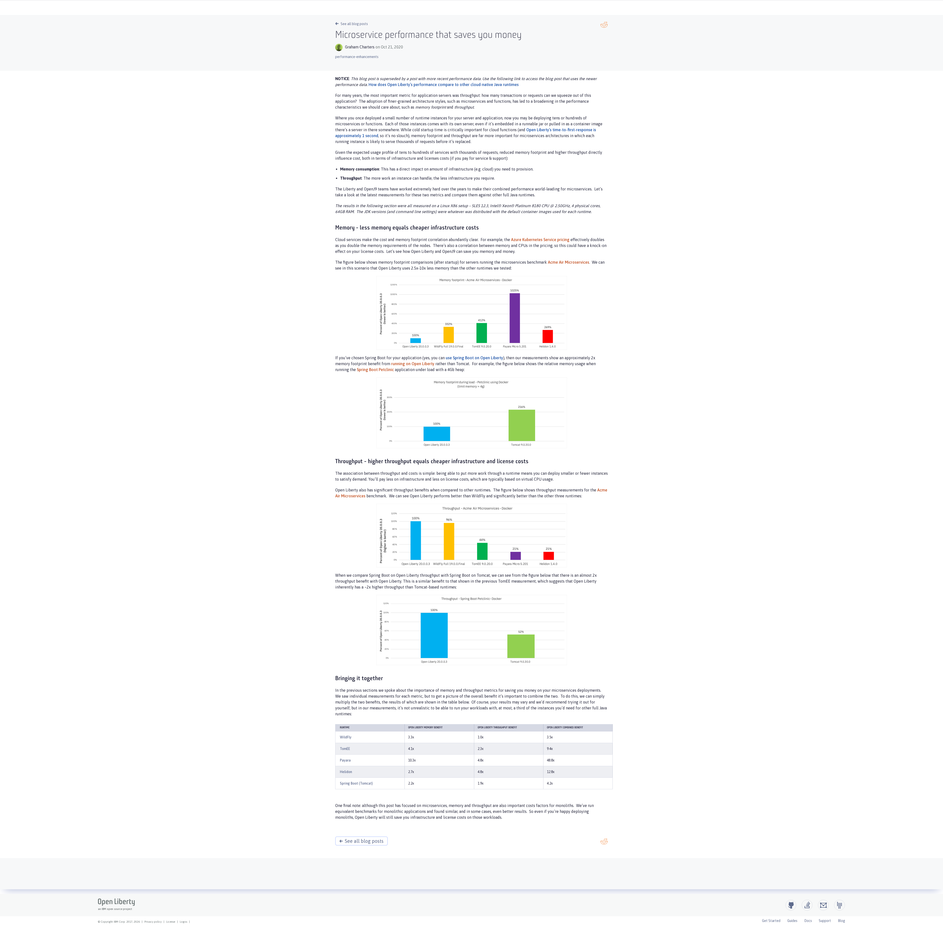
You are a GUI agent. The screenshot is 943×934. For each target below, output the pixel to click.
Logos (183, 921)
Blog (841, 921)
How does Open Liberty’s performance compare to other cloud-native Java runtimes (444, 84)
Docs (808, 921)
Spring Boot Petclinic (375, 369)
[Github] (790, 905)
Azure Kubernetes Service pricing (540, 239)
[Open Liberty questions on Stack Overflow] (807, 905)
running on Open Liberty (412, 363)
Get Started (771, 921)
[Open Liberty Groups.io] (823, 905)
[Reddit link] (604, 25)
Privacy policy (153, 921)
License (170, 921)
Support (825, 921)
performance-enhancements (356, 57)
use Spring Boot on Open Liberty (474, 358)
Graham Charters (359, 47)
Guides (792, 921)
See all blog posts (354, 24)
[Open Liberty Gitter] (839, 905)
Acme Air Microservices (568, 262)
